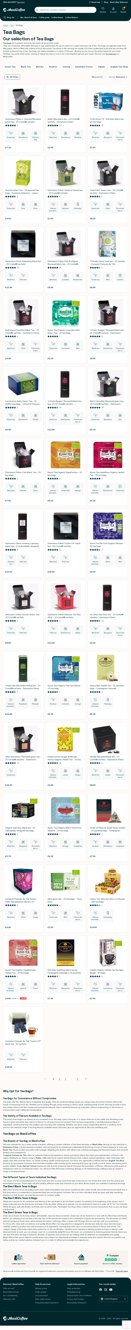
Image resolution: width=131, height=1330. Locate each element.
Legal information (76, 1284)
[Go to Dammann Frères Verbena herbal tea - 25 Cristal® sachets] (66, 190)
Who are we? (8, 1288)
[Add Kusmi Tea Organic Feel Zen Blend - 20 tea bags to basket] (80, 714)
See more (21, 2)
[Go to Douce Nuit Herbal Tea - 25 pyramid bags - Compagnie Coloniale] (108, 685)
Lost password (41, 1295)
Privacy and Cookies (75, 1299)
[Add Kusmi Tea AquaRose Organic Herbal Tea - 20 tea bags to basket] (123, 501)
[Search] (37, 10)
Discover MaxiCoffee (13, 1284)
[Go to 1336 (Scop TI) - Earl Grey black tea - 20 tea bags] (108, 119)
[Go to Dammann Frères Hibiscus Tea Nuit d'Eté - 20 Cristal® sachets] (66, 614)
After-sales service (43, 1299)
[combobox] (65, 10)
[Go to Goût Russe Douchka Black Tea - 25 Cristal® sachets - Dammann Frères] (23, 330)
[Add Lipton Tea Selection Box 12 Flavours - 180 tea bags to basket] (123, 927)
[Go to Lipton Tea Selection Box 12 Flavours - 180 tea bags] (108, 898)
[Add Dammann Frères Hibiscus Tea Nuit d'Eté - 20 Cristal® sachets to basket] (80, 643)
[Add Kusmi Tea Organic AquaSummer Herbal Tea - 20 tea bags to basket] (38, 998)
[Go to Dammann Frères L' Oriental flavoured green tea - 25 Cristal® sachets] (23, 119)
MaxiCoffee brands (11, 1292)
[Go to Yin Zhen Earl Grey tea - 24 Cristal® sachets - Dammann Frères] (108, 614)
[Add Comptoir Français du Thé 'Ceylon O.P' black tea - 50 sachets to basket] (38, 1067)
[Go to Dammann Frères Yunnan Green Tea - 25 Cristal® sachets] (23, 614)
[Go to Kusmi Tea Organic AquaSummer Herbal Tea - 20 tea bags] (23, 970)
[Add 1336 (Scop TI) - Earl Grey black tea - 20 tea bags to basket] (123, 147)
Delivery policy (41, 1288)
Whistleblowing (73, 1292)
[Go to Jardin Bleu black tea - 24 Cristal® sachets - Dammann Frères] (66, 119)
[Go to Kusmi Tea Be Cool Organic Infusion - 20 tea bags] (108, 543)
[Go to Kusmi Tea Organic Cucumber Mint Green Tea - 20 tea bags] (66, 330)
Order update (40, 1292)
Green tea (7, 1216)
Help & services (43, 1284)
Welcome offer (9, 1299)
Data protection (73, 1288)
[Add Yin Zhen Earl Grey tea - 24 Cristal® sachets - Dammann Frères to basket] (123, 643)
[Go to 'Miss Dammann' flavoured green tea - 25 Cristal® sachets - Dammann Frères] (23, 756)
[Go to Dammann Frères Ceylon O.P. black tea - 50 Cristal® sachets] (66, 543)
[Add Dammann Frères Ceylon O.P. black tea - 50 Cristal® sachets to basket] (80, 572)
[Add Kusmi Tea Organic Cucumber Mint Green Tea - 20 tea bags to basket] (80, 358)
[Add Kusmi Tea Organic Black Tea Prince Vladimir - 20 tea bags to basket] (80, 856)
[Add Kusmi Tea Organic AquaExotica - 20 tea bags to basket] (80, 501)
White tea (7, 1201)
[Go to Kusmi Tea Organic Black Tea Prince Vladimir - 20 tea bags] (66, 827)
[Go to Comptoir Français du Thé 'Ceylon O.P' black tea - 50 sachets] (23, 1039)
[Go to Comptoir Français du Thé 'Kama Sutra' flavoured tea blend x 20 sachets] (23, 898)
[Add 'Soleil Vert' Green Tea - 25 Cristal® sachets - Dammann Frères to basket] (123, 218)
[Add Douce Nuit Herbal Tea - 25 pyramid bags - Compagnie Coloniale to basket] (123, 714)
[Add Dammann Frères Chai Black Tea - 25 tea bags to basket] (38, 501)
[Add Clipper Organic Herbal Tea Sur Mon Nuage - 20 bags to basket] (123, 998)
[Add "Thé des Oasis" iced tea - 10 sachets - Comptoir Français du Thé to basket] (123, 287)
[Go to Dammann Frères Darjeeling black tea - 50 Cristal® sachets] (23, 259)
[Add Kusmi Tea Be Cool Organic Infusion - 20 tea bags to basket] (123, 572)
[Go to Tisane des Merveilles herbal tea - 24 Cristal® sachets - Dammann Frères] (23, 685)
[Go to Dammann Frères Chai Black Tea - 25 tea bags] (23, 472)
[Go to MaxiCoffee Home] (14, 10)
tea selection (111, 54)
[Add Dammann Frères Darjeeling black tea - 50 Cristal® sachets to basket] (38, 287)
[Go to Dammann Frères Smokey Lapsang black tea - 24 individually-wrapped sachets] (23, 543)
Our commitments (10, 1295)
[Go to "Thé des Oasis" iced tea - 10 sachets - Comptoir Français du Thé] (108, 259)
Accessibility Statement (76, 1303)
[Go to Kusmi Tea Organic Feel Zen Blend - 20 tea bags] (66, 685)
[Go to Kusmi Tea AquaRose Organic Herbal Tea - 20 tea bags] (108, 472)
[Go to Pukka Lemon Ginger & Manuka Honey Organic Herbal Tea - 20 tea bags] (66, 756)
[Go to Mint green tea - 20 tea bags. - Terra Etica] (66, 898)
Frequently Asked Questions (46, 1303)
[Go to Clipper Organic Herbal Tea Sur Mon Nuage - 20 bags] (108, 970)
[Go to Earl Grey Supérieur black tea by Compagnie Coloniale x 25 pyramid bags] (66, 970)
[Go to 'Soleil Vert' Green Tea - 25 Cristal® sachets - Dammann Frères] (108, 190)
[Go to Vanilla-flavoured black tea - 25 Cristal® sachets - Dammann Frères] (108, 756)
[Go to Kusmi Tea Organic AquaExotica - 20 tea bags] (66, 472)
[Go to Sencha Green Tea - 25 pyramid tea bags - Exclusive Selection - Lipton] (23, 190)
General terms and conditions (79, 1295)
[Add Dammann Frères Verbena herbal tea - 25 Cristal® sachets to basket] (80, 218)
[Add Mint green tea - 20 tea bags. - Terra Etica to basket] (80, 927)
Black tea (7, 1190)
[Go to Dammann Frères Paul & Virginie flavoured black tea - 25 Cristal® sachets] (66, 259)
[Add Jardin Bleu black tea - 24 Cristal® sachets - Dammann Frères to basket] (80, 147)
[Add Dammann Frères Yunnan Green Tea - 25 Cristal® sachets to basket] (38, 643)
